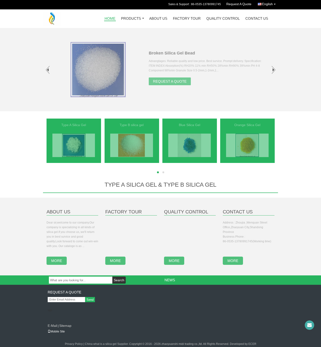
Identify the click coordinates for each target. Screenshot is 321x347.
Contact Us (256, 18)
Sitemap (65, 326)
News (169, 280)
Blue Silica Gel (189, 125)
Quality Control (223, 18)
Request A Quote (238, 4)
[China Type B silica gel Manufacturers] (131, 145)
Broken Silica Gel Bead (172, 53)
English (267, 4)
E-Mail (52, 326)
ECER (252, 344)
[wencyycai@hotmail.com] (309, 325)
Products (131, 18)
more (56, 261)
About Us (158, 18)
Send (90, 299)
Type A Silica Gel (73, 125)
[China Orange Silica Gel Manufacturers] (247, 145)
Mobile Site (58, 331)
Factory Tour (187, 18)
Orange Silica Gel (247, 125)
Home (110, 18)
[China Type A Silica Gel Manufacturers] (74, 145)
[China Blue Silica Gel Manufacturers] (189, 145)
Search (119, 280)
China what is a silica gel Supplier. (107, 344)
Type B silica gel (132, 125)
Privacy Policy (74, 344)
